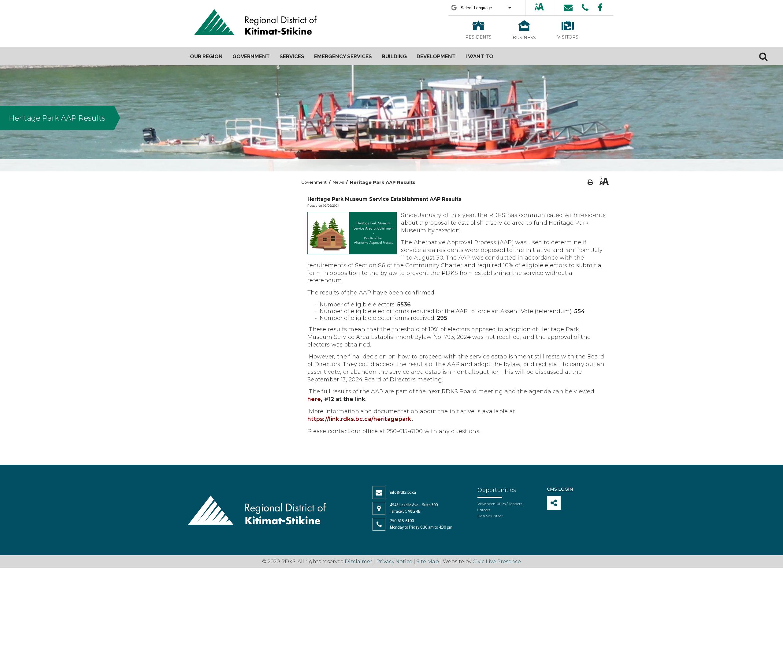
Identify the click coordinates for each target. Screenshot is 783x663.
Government (314, 182)
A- (545, 7)
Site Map (427, 561)
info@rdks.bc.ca (403, 493)
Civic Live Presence (497, 561)
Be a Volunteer (490, 516)
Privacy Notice (394, 561)
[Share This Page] (554, 503)
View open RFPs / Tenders (499, 503)
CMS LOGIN (560, 489)
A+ (534, 7)
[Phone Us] (585, 7)
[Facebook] (600, 7)
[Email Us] (568, 7)
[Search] (763, 56)
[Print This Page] (590, 182)
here (314, 399)
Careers (483, 510)
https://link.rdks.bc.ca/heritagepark (359, 419)
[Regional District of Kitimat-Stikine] (255, 23)
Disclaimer (359, 561)
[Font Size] (539, 7)
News (338, 182)
